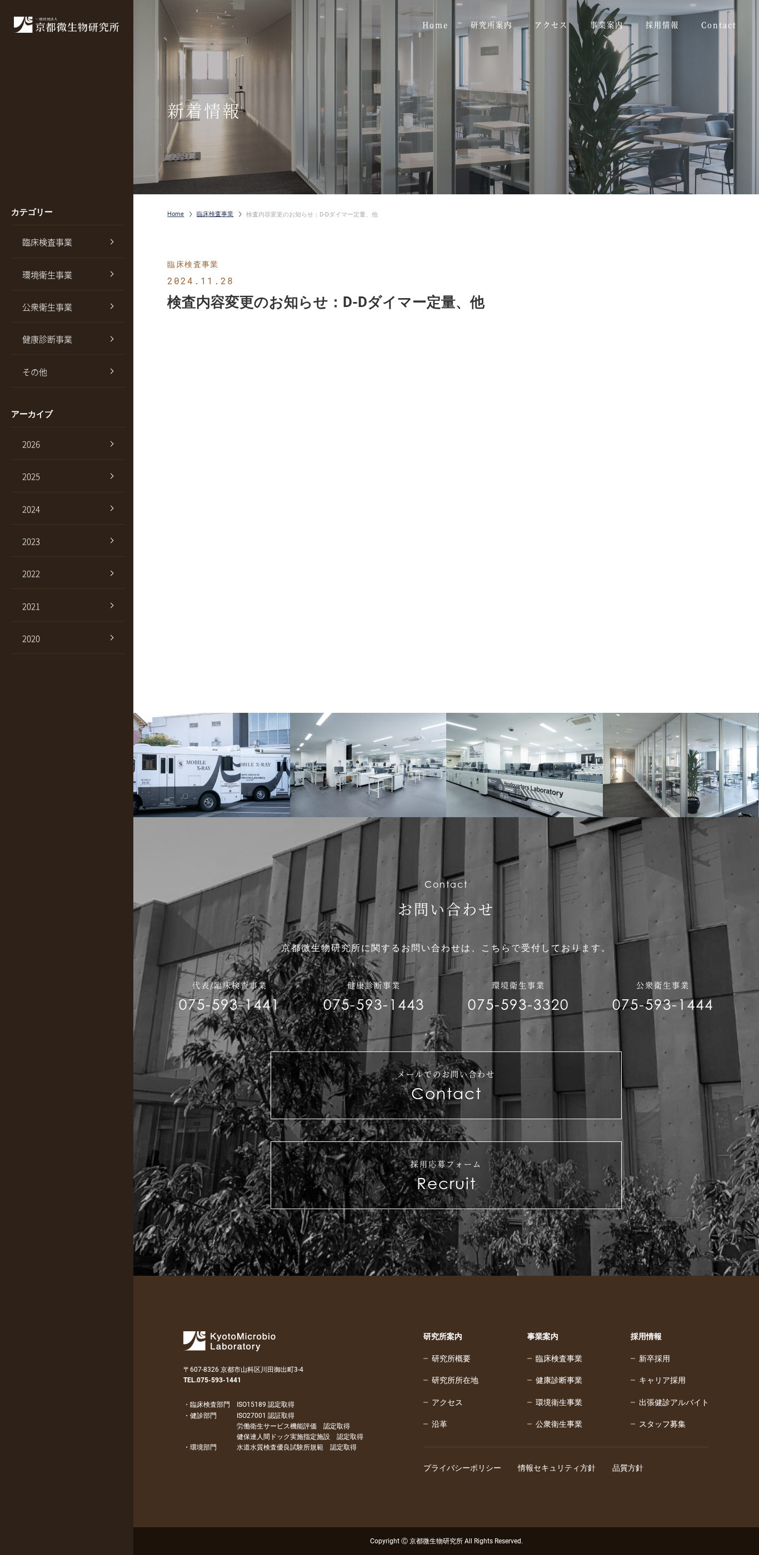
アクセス (447, 1402)
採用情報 (646, 1336)
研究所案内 (442, 1336)
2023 (31, 541)
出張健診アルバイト (674, 1402)
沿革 (439, 1424)
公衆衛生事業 (47, 307)
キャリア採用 (662, 1380)
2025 (31, 476)
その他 (34, 372)
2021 (31, 606)
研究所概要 (451, 1358)
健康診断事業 (47, 339)
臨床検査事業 (47, 242)
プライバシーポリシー (462, 1467)
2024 (31, 509)
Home (175, 214)
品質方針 (627, 1467)
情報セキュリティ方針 (557, 1467)
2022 (31, 573)
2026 (31, 444)
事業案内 (542, 1336)
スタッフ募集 (662, 1424)
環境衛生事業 (47, 275)
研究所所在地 (455, 1380)
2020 (31, 638)
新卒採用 (654, 1358)
